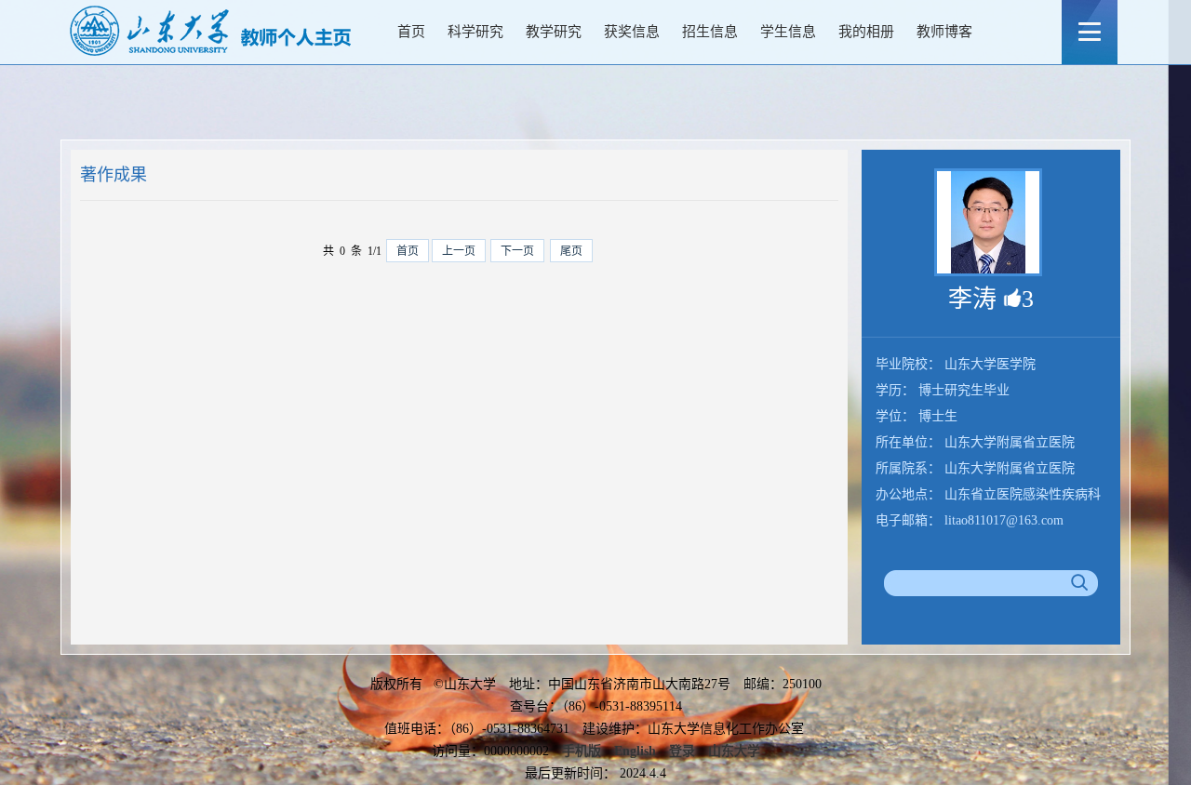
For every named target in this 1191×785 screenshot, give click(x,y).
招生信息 (710, 31)
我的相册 (866, 31)
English (635, 751)
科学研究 (475, 31)
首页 (411, 31)
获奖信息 (632, 31)
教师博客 (944, 31)
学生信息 (788, 31)
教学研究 (554, 31)
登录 (682, 751)
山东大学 (734, 751)
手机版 (581, 751)
